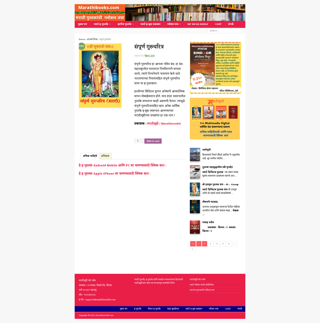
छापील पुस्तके (124, 24)
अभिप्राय (105, 156)
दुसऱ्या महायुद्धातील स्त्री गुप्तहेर (217, 167)
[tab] (90, 156)
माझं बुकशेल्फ (173, 309)
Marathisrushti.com (105, 315)
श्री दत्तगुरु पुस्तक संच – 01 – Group (220, 185)
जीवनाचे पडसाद (210, 202)
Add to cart (153, 141)
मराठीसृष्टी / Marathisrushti (164, 123)
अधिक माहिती (90, 156)
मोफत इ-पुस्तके (154, 309)
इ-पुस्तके (137, 309)
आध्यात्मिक (92, 39)
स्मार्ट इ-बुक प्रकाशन (150, 24)
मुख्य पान (82, 24)
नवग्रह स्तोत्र (208, 222)
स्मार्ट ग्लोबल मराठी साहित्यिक (202, 285)
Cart (218, 24)
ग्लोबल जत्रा (172, 24)
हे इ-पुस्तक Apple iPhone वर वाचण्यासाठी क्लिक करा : (114, 173)
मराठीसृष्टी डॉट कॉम (197, 279)
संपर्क (231, 24)
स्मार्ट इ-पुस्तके (101, 24)
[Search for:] (224, 31)
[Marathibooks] (160, 19)
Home (82, 39)
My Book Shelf (198, 24)
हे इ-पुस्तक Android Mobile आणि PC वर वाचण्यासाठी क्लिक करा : (122, 165)
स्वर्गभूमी (206, 150)
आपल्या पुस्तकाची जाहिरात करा (202, 290)
